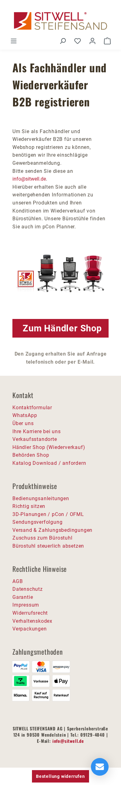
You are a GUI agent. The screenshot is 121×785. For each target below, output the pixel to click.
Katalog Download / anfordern (49, 463)
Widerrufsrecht (30, 613)
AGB (17, 581)
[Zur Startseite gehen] (60, 21)
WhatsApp (24, 415)
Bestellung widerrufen (60, 776)
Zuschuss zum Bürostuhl (42, 538)
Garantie (22, 597)
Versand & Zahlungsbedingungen (52, 530)
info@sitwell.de (29, 179)
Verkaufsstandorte (34, 439)
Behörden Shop (30, 455)
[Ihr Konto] (92, 41)
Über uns (23, 423)
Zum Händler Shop (62, 328)
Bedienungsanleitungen (40, 498)
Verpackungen (29, 629)
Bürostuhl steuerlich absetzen (48, 546)
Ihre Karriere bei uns (36, 431)
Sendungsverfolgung (37, 522)
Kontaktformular (32, 407)
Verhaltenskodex (32, 621)
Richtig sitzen (28, 506)
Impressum (25, 605)
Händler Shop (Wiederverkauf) (48, 447)
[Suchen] (62, 41)
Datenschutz (27, 589)
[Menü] (13, 41)
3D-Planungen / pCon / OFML (48, 514)
